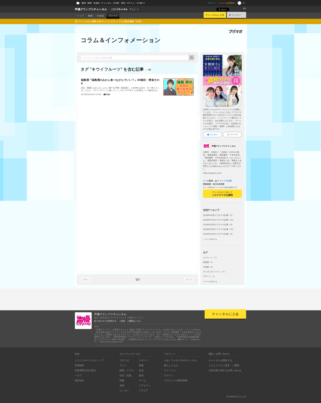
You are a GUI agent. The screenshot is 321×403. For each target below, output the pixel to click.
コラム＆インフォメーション (121, 40)
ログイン (212, 3)
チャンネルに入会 (214, 15)
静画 (90, 3)
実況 (123, 3)
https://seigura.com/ (212, 173)
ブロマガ (113, 15)
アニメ (133, 9)
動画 (84, 3)
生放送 (96, 3)
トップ (80, 15)
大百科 (116, 3)
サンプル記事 (226, 181)
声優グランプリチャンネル (91, 9)
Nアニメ (130, 3)
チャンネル (106, 3)
